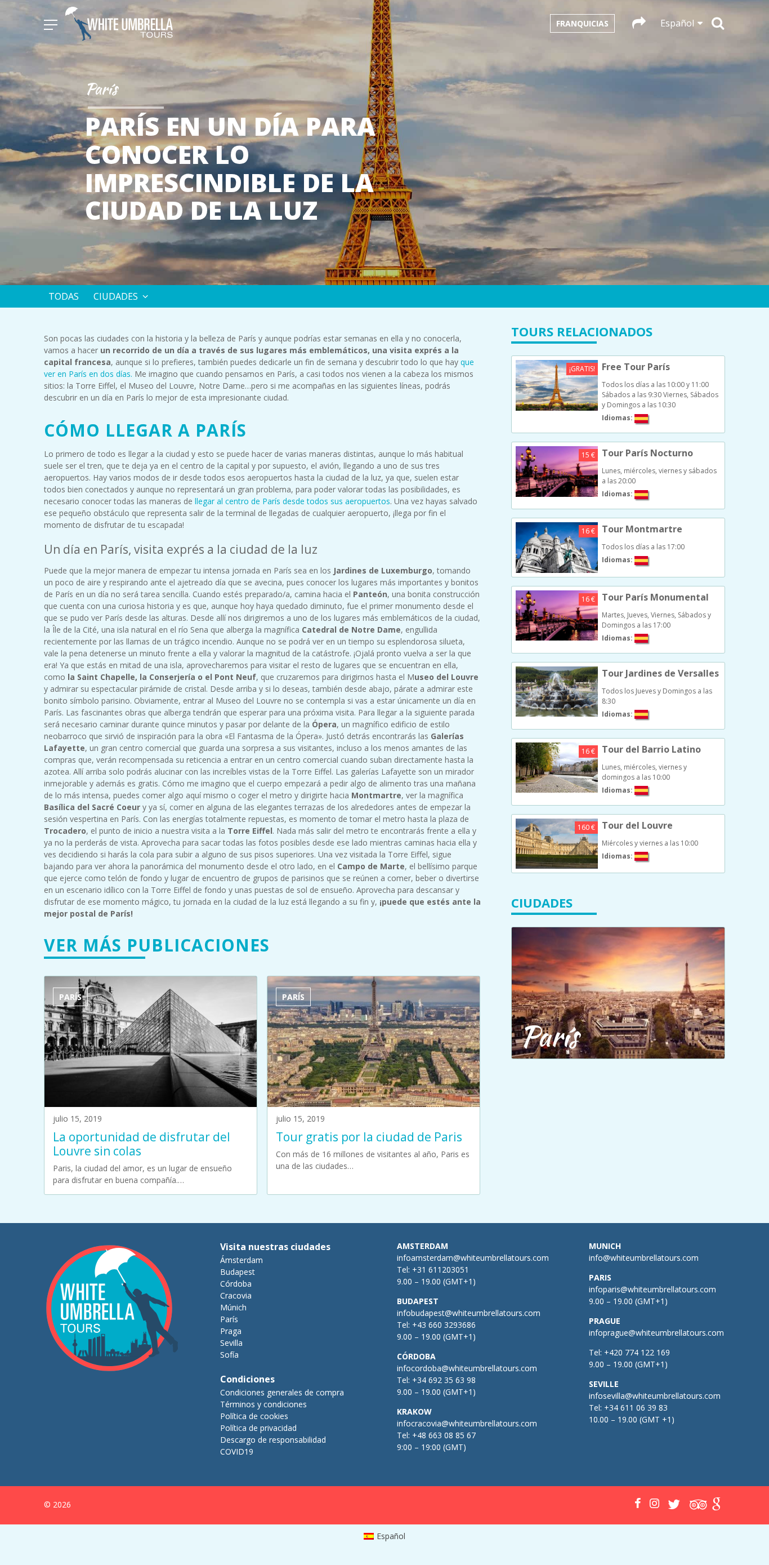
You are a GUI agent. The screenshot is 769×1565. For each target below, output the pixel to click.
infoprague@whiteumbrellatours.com (656, 1332)
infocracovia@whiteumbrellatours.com (467, 1423)
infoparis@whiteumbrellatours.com (652, 1289)
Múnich (233, 1307)
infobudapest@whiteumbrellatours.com (468, 1313)
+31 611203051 (440, 1269)
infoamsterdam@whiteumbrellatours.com (473, 1257)
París (229, 1319)
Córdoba (236, 1283)
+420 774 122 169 (636, 1352)
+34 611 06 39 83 (636, 1407)
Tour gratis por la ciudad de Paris (369, 1137)
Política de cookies (254, 1416)
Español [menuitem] (391, 1536)
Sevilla (231, 1342)
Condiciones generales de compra (282, 1392)
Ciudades (115, 296)
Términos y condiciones (263, 1404)
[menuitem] (385, 1536)
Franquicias (582, 23)
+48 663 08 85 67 (444, 1435)
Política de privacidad (258, 1427)
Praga (231, 1331)
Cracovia (236, 1295)
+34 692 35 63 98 (444, 1380)
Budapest (237, 1271)
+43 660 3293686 (444, 1324)
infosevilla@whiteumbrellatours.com (655, 1395)
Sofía (229, 1354)
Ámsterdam (241, 1260)
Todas (63, 296)
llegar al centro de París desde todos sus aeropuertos (292, 501)
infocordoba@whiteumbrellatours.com (467, 1368)
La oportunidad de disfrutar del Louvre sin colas (141, 1144)
